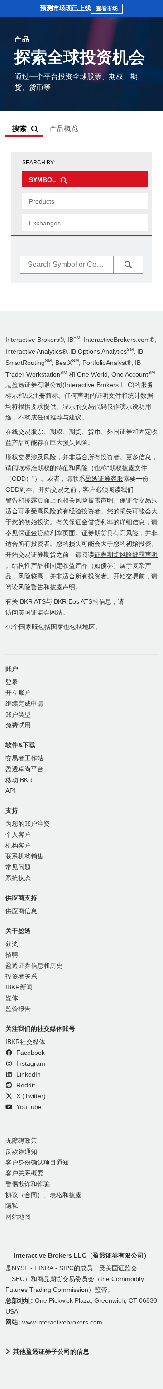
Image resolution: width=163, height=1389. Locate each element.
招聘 (11, 954)
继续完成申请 (24, 703)
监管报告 (18, 1009)
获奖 (11, 944)
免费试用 (18, 725)
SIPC (66, 1268)
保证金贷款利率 (40, 533)
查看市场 (107, 8)
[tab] (85, 179)
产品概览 (63, 128)
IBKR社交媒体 (25, 1042)
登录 (11, 682)
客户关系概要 (24, 1173)
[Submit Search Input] (128, 265)
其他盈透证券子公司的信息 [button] (51, 1351)
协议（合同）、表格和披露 (43, 1195)
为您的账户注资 (27, 823)
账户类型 (18, 714)
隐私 (11, 1206)
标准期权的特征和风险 (56, 468)
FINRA (43, 1268)
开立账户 (18, 693)
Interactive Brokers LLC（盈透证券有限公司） (82, 1255)
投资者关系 (21, 976)
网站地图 (18, 1216)
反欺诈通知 (21, 1151)
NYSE (20, 1268)
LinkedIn (27, 1074)
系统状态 (18, 878)
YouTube (28, 1107)
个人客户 (18, 834)
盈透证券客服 (104, 478)
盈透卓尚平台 (24, 769)
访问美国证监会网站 (33, 612)
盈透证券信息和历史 (33, 965)
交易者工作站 (24, 758)
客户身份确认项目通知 (37, 1162)
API (10, 791)
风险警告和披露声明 (46, 587)
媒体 (11, 998)
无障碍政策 (21, 1140)
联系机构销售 (24, 856)
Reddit (24, 1085)
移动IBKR (19, 780)
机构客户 (18, 845)
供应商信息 (21, 911)
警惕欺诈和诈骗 (27, 1184)
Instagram (29, 1063)
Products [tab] (41, 201)
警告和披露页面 (27, 500)
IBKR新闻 (19, 987)
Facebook (29, 1052)
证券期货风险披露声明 (126, 554)
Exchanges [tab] (45, 223)
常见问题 (18, 867)
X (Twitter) (30, 1096)
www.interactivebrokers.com (62, 1322)
